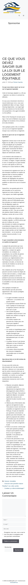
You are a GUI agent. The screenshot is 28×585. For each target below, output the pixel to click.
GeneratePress (14, 582)
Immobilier (13, 481)
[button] (19, 15)
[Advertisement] (14, 40)
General (6, 481)
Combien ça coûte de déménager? (14, 488)
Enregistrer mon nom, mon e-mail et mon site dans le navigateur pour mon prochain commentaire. (14, 534)
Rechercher (8, 547)
